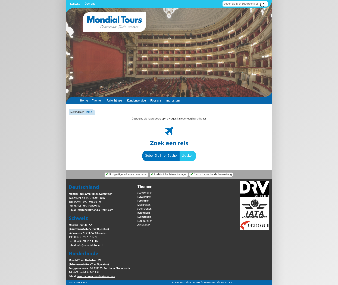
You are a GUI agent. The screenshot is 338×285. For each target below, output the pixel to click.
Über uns (90, 3)
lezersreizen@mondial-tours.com (96, 276)
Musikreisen (144, 205)
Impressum (173, 100)
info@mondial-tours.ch (90, 245)
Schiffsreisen (144, 208)
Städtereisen (144, 192)
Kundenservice (136, 100)
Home (84, 100)
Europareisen (144, 221)
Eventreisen (144, 217)
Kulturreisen (144, 196)
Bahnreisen (143, 213)
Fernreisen (143, 201)
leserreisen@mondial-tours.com (95, 210)
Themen (97, 100)
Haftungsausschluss (224, 283)
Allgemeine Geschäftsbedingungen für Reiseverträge (193, 283)
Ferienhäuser (115, 100)
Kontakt (75, 3)
